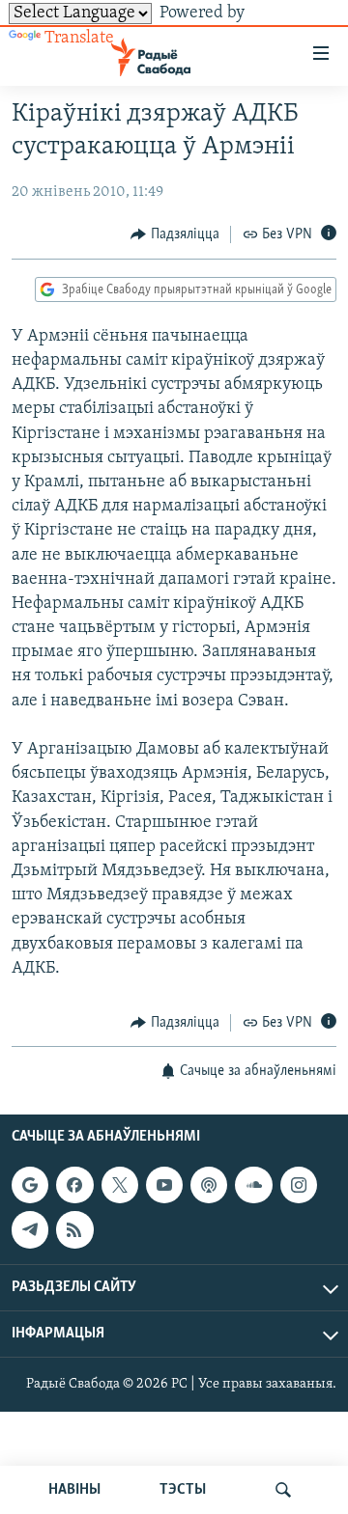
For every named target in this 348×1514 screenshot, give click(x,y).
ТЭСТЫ (183, 1490)
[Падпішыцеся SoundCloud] (253, 1185)
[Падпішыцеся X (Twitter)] (120, 1185)
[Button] (174, 234)
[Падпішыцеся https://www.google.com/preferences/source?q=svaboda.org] (30, 1185)
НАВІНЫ (74, 1490)
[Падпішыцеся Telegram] (30, 1230)
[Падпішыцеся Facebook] (74, 1185)
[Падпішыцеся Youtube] (164, 1185)
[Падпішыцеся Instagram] (298, 1185)
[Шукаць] (283, 1490)
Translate (79, 38)
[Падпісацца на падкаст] (208, 1185)
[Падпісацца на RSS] (74, 1230)
